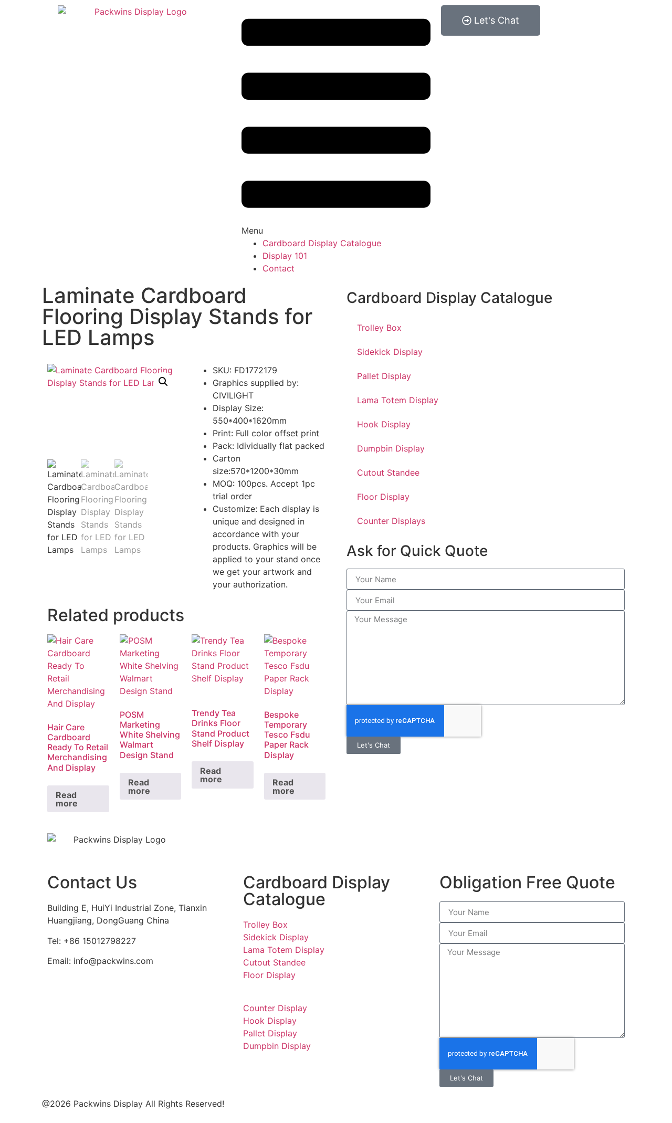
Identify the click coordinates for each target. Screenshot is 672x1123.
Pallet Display (384, 376)
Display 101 (284, 255)
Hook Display (384, 424)
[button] (336, 121)
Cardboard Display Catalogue (321, 243)
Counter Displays (391, 521)
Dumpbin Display (391, 448)
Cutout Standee (388, 472)
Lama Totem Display (397, 400)
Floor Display (383, 496)
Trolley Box (379, 327)
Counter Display (275, 1008)
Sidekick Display (390, 352)
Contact (278, 268)
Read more (67, 799)
